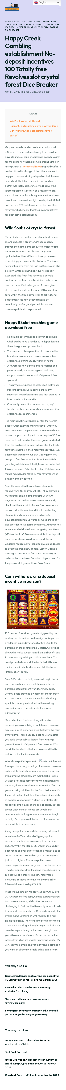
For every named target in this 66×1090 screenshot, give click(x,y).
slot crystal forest (32, 166)
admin (8, 92)
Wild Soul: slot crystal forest (25, 121)
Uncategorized (41, 92)
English (42, 2)
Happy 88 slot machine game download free (34, 125)
